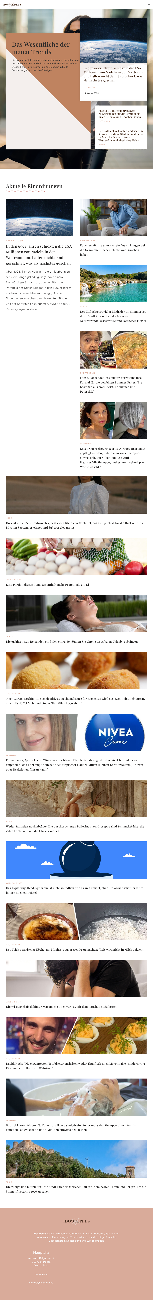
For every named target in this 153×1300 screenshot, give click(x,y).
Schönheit (86, 443)
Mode (9, 518)
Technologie (90, 87)
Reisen (101, 144)
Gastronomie (87, 373)
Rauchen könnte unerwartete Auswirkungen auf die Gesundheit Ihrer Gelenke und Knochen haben (119, 114)
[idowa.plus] (12, 4)
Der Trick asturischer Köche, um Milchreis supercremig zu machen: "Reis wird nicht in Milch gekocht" (75, 949)
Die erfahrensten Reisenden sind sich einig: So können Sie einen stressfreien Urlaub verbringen (72, 641)
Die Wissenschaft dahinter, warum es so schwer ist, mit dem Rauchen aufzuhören (61, 1006)
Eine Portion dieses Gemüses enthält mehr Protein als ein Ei (47, 584)
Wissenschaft (105, 121)
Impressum (41, 1274)
